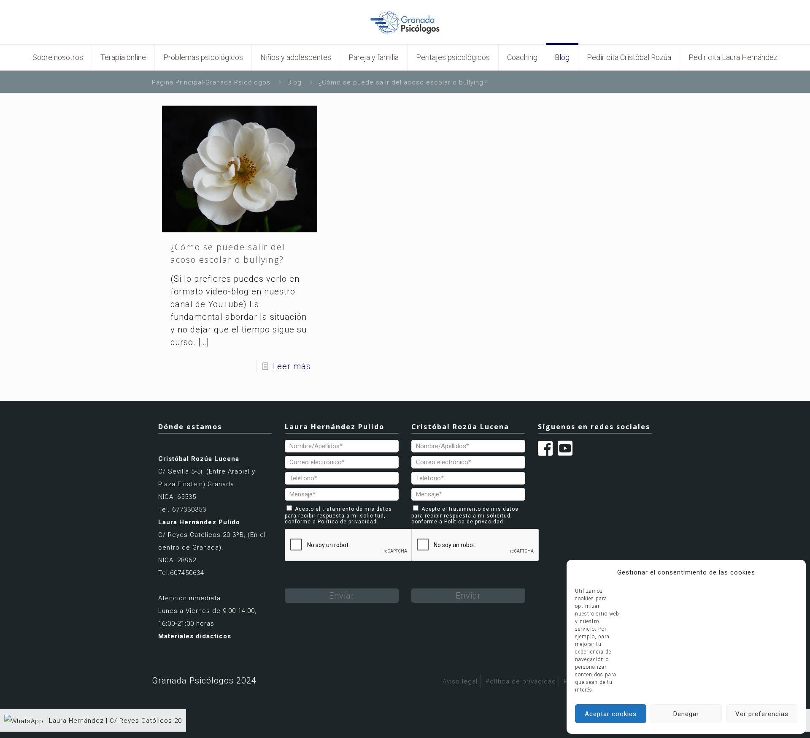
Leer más (291, 366)
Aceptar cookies (611, 714)
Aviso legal (460, 681)
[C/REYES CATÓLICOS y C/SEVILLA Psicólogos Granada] (405, 22)
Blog (294, 82)
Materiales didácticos (194, 636)
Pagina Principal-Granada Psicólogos (211, 82)
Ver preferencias (761, 714)
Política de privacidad (347, 522)
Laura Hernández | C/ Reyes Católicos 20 (114, 720)
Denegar (686, 714)
